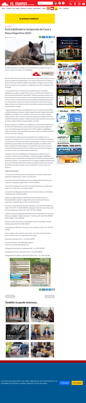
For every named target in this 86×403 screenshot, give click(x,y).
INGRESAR (66, 8)
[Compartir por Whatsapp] (40, 37)
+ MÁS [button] (60, 8)
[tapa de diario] (59, 3)
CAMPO (44, 8)
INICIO (3, 8)
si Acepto (65, 382)
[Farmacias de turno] (63, 3)
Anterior (10, 296)
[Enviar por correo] (53, 37)
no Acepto (77, 382)
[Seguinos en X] (70, 4)
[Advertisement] (69, 23)
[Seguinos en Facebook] (75, 4)
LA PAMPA (8, 8)
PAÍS (13, 8)
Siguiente (49, 296)
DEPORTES (24, 8)
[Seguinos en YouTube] (83, 4)
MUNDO (18, 8)
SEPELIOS (29, 8)
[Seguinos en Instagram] (79, 4)
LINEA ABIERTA (37, 8)
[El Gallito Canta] (55, 3)
